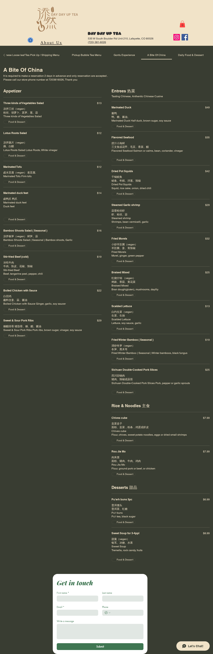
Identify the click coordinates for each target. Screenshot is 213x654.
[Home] (30, 40)
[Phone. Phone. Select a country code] (107, 613)
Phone (105, 607)
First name (63, 592)
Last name (107, 592)
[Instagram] (176, 37)
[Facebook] (185, 37)
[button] (182, 24)
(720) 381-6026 (97, 42)
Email (60, 607)
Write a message (65, 621)
